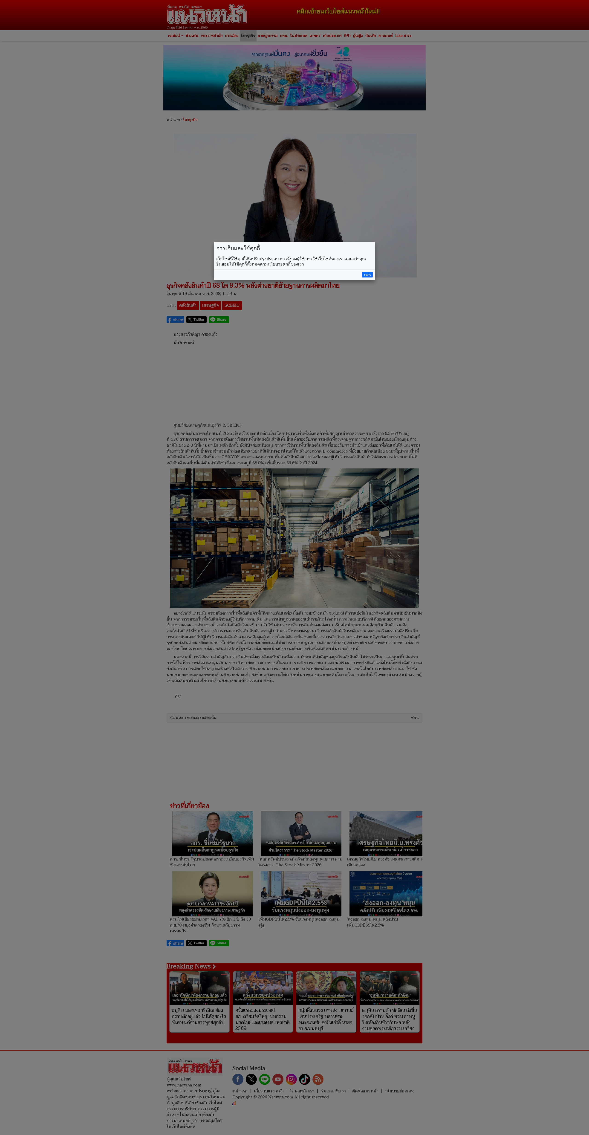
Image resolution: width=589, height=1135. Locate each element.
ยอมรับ (367, 275)
